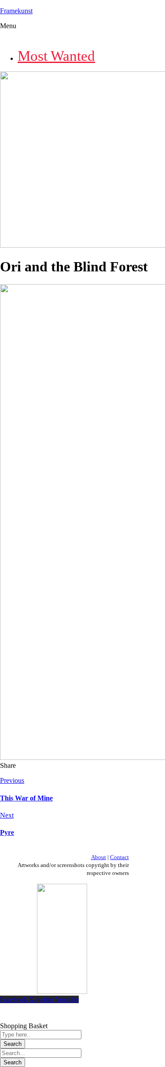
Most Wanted (56, 56)
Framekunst (16, 11)
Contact (119, 857)
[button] (82, 31)
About (98, 857)
